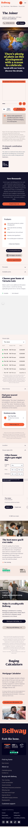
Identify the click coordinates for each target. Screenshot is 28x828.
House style (5, 338)
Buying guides (6, 800)
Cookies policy (17, 815)
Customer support (8, 804)
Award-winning (6, 785)
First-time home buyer (8, 792)
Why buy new (6, 790)
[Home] (1, 6)
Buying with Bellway (9, 776)
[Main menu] (25, 2)
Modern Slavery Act (6, 817)
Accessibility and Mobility (19, 817)
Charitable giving (7, 770)
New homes (5, 763)
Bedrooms (7, 474)
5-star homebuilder (7, 782)
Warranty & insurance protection (11, 787)
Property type (7, 465)
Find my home (7, 759)
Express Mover (6, 795)
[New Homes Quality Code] (21, 746)
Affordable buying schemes (10, 797)
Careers (3, 812)
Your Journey (6, 780)
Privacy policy (5, 815)
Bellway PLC (16, 812)
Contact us (5, 773)
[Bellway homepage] (14, 734)
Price (6, 469)
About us (5, 767)
